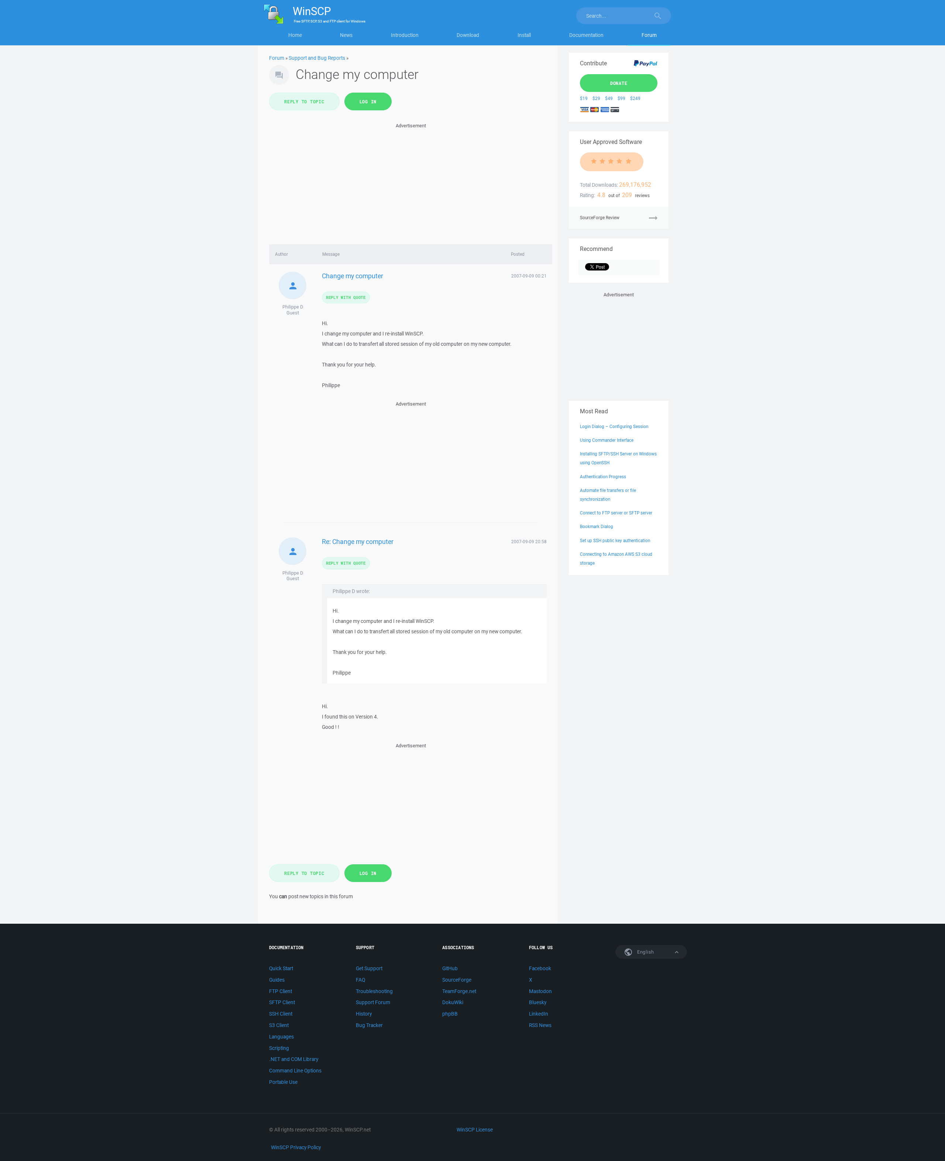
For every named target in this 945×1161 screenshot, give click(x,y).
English (645, 952)
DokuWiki (452, 1002)
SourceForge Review (599, 217)
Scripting (279, 1048)
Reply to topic (304, 101)
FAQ (360, 979)
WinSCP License (475, 1129)
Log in (368, 101)
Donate (619, 83)
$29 (596, 98)
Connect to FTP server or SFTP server (616, 513)
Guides (277, 979)
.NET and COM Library (293, 1059)
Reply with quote (346, 297)
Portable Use (283, 1082)
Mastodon (540, 991)
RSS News (540, 1025)
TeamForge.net (459, 991)
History (364, 1013)
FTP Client (280, 991)
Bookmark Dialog (596, 526)
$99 (621, 98)
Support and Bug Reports (317, 58)
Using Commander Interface (606, 440)
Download (468, 35)
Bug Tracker (369, 1025)
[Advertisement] (410, 181)
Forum (649, 35)
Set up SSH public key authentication (615, 540)
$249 (635, 98)
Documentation (586, 35)
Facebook (540, 968)
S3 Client (279, 1025)
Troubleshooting (374, 991)
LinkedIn (538, 1013)
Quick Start (281, 968)
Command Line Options (295, 1070)
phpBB (450, 1013)
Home (295, 35)
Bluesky (537, 1002)
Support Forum (373, 1002)
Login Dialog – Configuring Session (614, 426)
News (346, 35)
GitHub (450, 968)
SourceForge (456, 979)
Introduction (405, 35)
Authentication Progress (603, 476)
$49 (609, 98)
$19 (584, 98)
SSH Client (280, 1013)
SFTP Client (282, 1002)
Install (524, 35)
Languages (281, 1036)
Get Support (369, 968)
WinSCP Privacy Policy (296, 1147)
